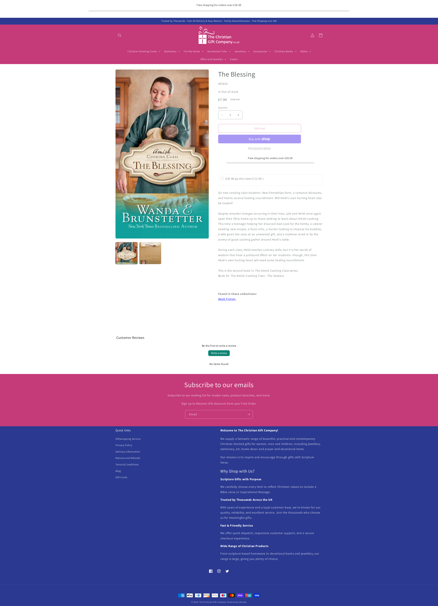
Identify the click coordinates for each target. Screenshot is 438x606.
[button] (119, 35)
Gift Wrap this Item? (244, 179)
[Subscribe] (248, 414)
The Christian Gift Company (212, 602)
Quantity (223, 107)
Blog (118, 471)
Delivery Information (127, 451)
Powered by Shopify (237, 602)
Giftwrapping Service (128, 438)
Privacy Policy (123, 445)
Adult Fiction (227, 299)
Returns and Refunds (127, 458)
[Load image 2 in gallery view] (150, 253)
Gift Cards (121, 477)
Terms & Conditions (127, 464)
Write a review (219, 353)
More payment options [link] (259, 148)
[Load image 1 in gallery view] (126, 253)
